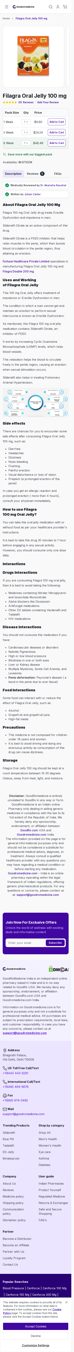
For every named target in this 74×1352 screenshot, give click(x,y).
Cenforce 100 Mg (54, 1288)
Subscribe (55, 942)
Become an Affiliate (16, 1245)
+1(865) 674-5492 (15, 1100)
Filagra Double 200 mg (18, 271)
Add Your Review (48, 102)
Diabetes (44, 1165)
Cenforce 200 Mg (44, 1294)
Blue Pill (8, 1139)
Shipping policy (13, 1203)
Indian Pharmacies (51, 1183)
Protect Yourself (50, 1190)
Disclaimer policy (14, 1220)
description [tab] (13, 173)
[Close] (66, 1302)
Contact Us (10, 1264)
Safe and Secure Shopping (50, 1211)
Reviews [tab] (35, 173)
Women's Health (50, 1145)
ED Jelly (8, 1152)
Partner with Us (13, 1251)
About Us (9, 1183)
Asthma (44, 1158)
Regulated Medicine (52, 1196)
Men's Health (48, 1139)
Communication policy (13, 1211)
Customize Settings (35, 1345)
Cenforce (33, 1288)
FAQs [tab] (58, 173)
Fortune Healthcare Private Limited (26, 261)
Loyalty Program (14, 1258)
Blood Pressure (13, 1288)
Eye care (45, 1152)
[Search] (50, 6)
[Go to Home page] (24, 6)
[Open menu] (7, 7)
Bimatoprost (11, 1158)
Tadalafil (8, 1145)
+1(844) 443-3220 (15, 1073)
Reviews (8, 1190)
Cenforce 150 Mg (17, 1294)
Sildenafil (9, 1132)
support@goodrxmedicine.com (38, 895)
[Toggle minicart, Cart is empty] (65, 6)
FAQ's (43, 1220)
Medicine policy (13, 1196)
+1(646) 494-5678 (16, 1087)
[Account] (57, 6)
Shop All (44, 1132)
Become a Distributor (17, 1239)
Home (6, 18)
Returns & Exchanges (53, 1203)
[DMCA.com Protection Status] (59, 969)
